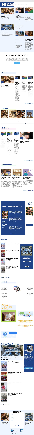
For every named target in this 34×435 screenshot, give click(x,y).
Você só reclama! (27, 177)
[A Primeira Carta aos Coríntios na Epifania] (21, 114)
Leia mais (27, 266)
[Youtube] (32, 1)
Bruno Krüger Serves (9, 140)
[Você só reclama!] (28, 172)
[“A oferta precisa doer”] (29, 10)
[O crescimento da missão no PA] (3, 253)
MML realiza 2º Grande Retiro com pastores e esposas (12, 267)
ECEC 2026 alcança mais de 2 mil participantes (7, 31)
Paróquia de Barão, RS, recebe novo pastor (12, 259)
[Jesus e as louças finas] (17, 172)
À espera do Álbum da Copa (5, 178)
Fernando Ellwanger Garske (28, 40)
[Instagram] (31, 1)
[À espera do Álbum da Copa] (6, 172)
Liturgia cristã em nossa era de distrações (16, 138)
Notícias (26, 420)
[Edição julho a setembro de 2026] (5, 215)
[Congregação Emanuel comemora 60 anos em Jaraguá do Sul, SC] (3, 246)
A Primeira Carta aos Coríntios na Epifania (21, 119)
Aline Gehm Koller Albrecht (4, 179)
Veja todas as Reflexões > (28, 160)
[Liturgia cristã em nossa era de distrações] (16, 133)
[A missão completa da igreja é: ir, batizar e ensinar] (20, 10)
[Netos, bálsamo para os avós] (9, 133)
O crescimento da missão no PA (12, 250)
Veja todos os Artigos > (29, 103)
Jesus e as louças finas (16, 178)
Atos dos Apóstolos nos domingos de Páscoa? (12, 119)
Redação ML (17, 17)
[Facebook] (29, 1)
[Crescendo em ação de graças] (29, 114)
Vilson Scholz (2, 17)
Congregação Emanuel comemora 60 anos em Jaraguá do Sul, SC (12, 244)
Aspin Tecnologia (19, 433)
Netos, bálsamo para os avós (9, 137)
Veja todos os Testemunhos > (28, 190)
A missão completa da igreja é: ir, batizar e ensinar (20, 15)
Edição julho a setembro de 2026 (12, 206)
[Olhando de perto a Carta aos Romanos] (7, 11)
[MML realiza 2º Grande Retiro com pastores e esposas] (3, 269)
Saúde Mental (17, 39)
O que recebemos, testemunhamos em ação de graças (29, 38)
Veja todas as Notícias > (5, 277)
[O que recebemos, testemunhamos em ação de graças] (29, 33)
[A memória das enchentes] (20, 33)
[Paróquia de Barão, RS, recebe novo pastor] (3, 261)
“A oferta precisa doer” (28, 14)
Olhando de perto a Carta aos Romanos (7, 15)
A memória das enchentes (19, 37)
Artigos (2, 13)
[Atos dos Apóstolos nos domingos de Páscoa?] (13, 114)
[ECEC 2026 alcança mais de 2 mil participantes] (7, 27)
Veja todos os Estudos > (28, 123)
